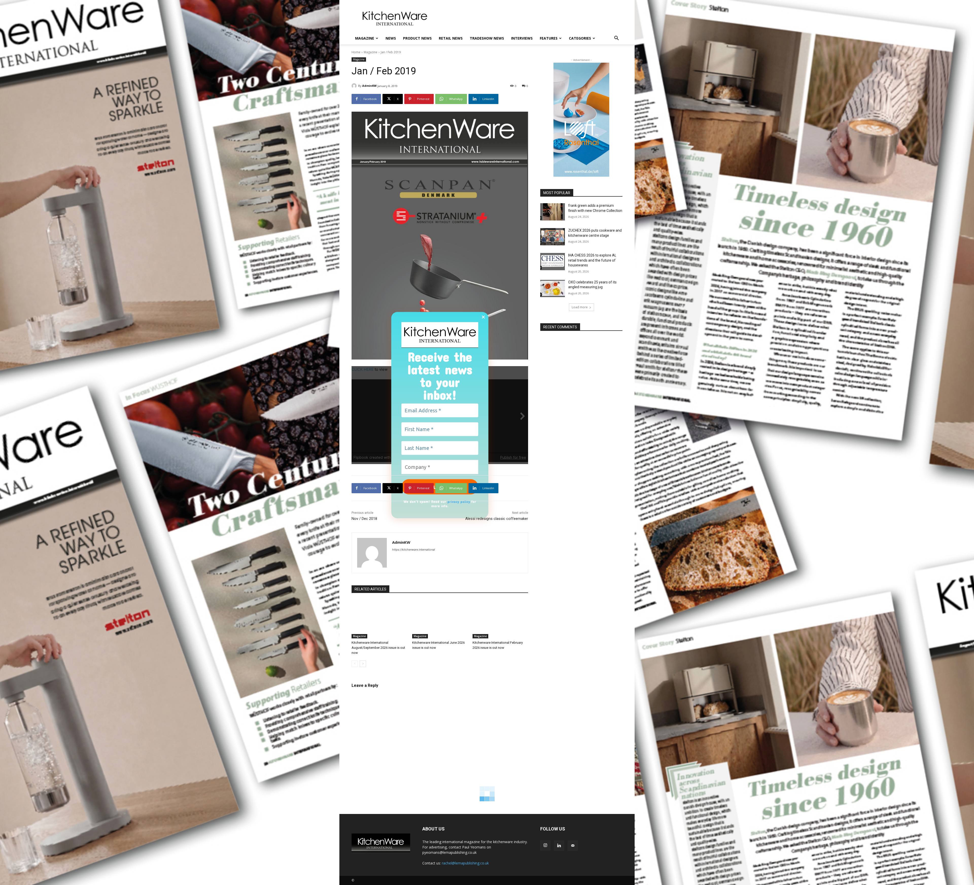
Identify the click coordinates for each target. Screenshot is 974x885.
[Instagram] (545, 845)
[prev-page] (355, 663)
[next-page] (363, 663)
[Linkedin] (559, 846)
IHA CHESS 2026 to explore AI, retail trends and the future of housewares (592, 260)
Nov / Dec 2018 (364, 518)
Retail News (451, 38)
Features (549, 38)
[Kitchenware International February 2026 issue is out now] (500, 619)
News (391, 38)
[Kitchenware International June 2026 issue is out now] (440, 619)
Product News (417, 38)
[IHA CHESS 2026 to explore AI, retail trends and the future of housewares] (552, 261)
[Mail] (573, 846)
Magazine (364, 38)
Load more (580, 307)
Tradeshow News (487, 38)
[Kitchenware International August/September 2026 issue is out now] (379, 619)
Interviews (522, 38)
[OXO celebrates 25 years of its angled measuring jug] (552, 288)
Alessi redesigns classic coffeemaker (496, 518)
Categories (580, 38)
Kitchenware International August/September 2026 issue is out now (378, 648)
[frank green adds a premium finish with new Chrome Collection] (552, 211)
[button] (616, 38)
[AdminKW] (355, 85)
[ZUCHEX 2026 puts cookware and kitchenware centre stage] (552, 236)
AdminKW (369, 86)
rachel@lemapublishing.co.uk (465, 863)
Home (356, 52)
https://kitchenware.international (413, 549)
